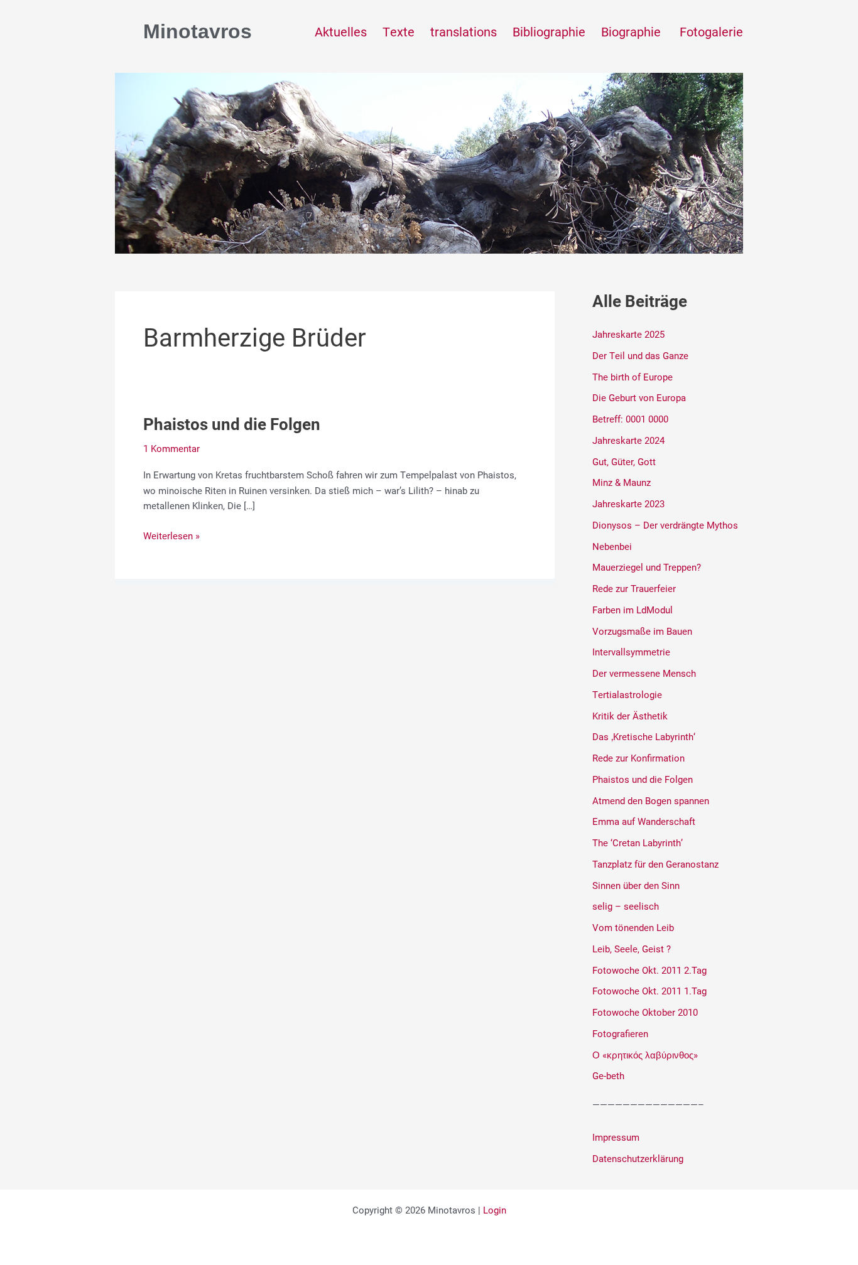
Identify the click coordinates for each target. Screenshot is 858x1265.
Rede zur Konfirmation (638, 757)
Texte (399, 31)
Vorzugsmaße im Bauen (642, 631)
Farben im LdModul (632, 609)
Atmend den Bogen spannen (650, 800)
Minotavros (197, 31)
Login (494, 1209)
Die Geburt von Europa (639, 397)
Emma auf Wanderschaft (643, 821)
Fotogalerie (711, 31)
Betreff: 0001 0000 (630, 418)
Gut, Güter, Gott (624, 461)
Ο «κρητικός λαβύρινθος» (645, 1054)
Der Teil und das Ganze (640, 355)
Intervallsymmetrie (631, 651)
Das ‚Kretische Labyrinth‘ (643, 736)
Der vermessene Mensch (644, 673)
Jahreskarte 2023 (628, 503)
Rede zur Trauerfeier (634, 588)
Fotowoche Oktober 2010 (645, 1012)
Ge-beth (608, 1075)
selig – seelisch (625, 906)
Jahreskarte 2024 (628, 440)
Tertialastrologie (627, 694)
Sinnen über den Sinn (636, 885)
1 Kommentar (171, 448)
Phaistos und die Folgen (231, 423)
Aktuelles (341, 31)
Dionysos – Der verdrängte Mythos (665, 525)
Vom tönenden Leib (633, 927)
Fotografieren (620, 1033)
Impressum (615, 1137)
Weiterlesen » (171, 535)
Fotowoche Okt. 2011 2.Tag (649, 970)
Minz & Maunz (621, 482)
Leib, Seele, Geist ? (631, 948)
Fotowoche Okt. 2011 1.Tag (649, 990)
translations (463, 31)
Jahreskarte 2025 (628, 334)
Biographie (632, 31)
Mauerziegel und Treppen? (646, 567)
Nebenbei (612, 546)
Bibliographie (549, 31)
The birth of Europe (632, 376)
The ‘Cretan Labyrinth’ (637, 842)
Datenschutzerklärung (637, 1158)
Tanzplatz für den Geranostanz (655, 864)
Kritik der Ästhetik (630, 715)
